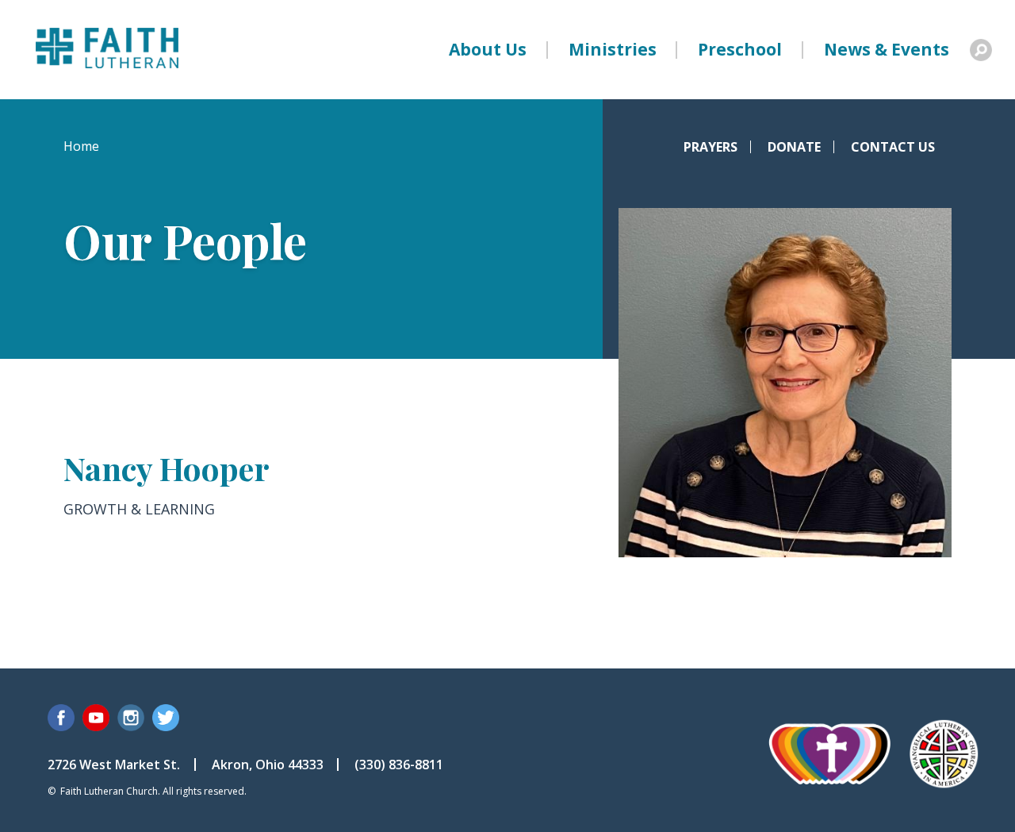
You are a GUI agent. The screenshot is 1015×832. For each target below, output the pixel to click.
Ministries (613, 49)
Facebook (61, 717)
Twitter (165, 717)
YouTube (95, 717)
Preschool (740, 49)
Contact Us (893, 147)
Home (81, 146)
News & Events (886, 49)
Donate (794, 147)
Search (981, 50)
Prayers (710, 147)
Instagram (130, 717)
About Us (488, 49)
